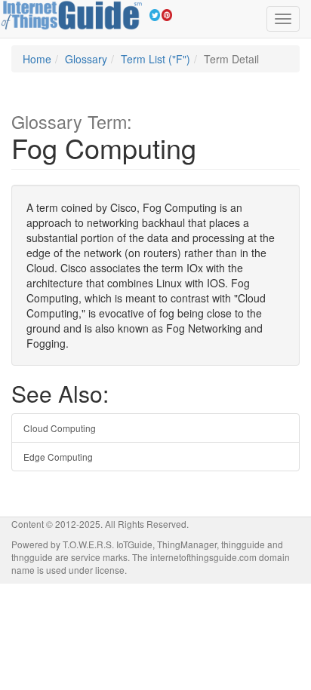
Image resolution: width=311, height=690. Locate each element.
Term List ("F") (155, 58)
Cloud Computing (59, 428)
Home (37, 58)
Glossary (86, 58)
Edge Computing (58, 456)
